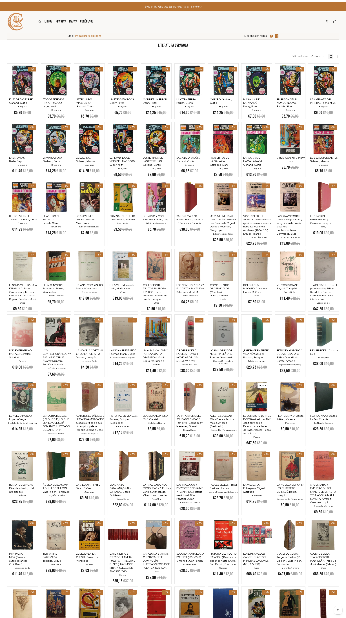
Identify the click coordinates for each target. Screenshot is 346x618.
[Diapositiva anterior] (8, 6)
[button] (318, 57)
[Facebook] (276, 36)
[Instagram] (271, 36)
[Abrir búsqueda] (40, 22)
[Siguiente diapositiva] (335, 6)
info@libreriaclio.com (88, 36)
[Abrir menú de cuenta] (327, 22)
